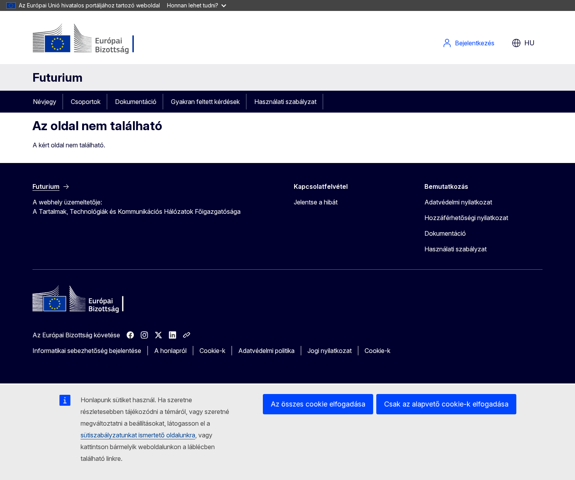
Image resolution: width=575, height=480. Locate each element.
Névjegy (44, 102)
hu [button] (529, 43)
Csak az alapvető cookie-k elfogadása (446, 404)
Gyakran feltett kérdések (205, 102)
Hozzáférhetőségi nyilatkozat (466, 218)
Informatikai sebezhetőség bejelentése (86, 351)
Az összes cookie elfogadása (318, 404)
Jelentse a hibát (316, 202)
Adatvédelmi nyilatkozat (458, 202)
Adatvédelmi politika (266, 351)
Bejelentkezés (474, 43)
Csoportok (86, 102)
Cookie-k (212, 351)
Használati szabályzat (285, 102)
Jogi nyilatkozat (329, 351)
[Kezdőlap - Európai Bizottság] (95, 39)
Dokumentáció (135, 102)
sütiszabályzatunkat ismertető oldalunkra (138, 435)
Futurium (57, 77)
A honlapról (170, 351)
